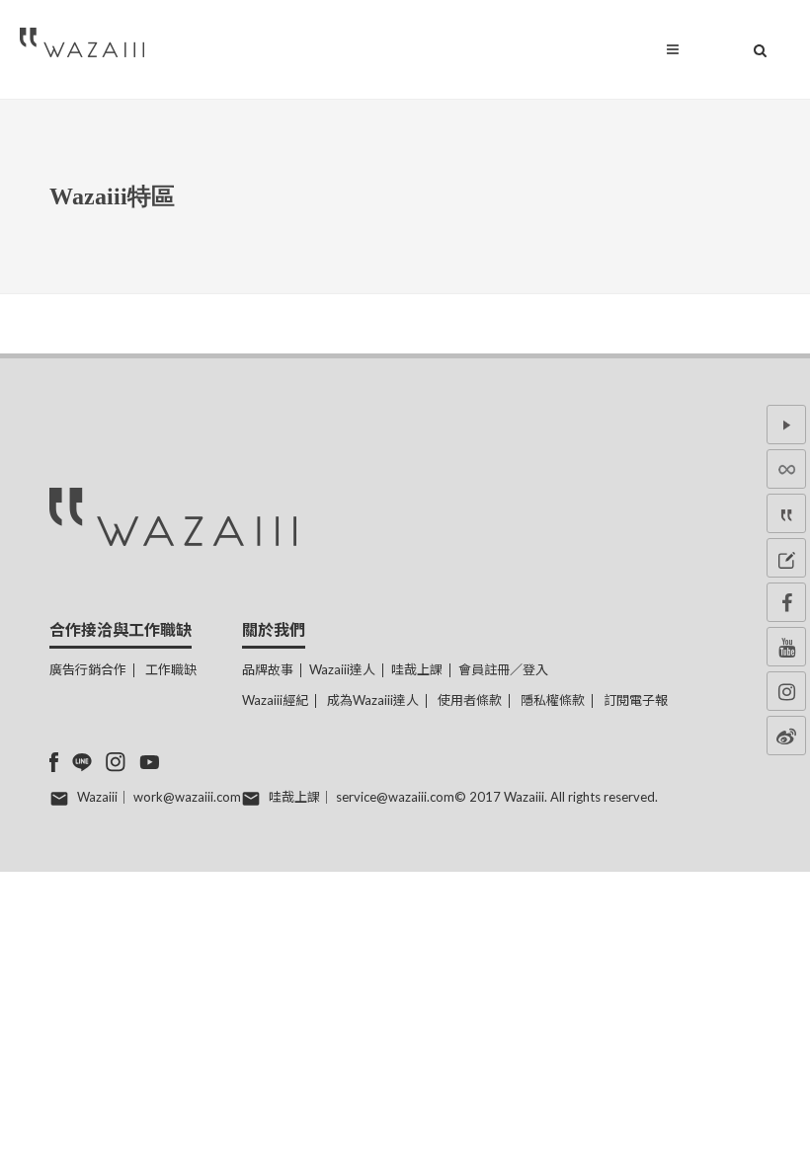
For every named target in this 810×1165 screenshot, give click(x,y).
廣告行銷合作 (87, 669)
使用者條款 (470, 700)
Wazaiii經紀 (275, 700)
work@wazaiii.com (187, 797)
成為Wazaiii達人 (373, 700)
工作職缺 (171, 669)
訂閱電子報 (636, 700)
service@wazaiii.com (395, 797)
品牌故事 (267, 669)
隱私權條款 (553, 700)
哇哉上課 (417, 669)
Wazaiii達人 (342, 669)
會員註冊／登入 (503, 669)
